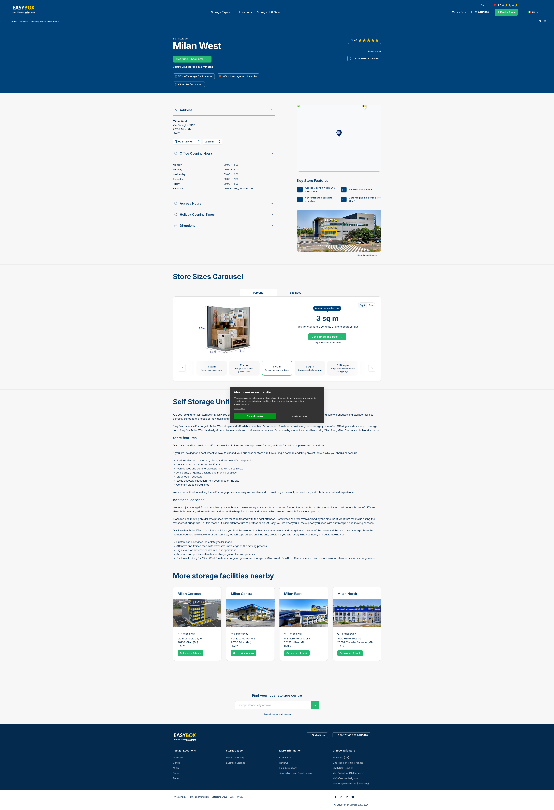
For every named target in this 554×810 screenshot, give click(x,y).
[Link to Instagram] (341, 797)
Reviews (283, 762)
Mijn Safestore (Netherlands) (348, 773)
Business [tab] (295, 292)
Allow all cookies (255, 416)
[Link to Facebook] (335, 797)
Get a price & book (190, 653)
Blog (483, 5)
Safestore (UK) (341, 757)
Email (211, 141)
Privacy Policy (179, 797)
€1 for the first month (190, 84)
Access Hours (190, 203)
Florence (178, 757)
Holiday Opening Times (197, 214)
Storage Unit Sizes (268, 12)
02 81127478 (185, 141)
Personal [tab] (258, 292)
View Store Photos (367, 255)
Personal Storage (235, 757)
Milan (43, 21)
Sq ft (362, 305)
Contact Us (285, 757)
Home (14, 21)
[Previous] (182, 368)
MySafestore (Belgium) (345, 778)
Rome (176, 773)
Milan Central (242, 594)
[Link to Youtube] (353, 797)
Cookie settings (299, 416)
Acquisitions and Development (295, 773)
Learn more (239, 408)
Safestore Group (220, 797)
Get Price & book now (189, 59)
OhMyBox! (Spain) (343, 767)
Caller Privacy (236, 797)
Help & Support (287, 767)
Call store (366, 58)
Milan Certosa (189, 594)
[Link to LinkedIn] (347, 797)
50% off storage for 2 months (195, 76)
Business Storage (235, 762)
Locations (245, 12)
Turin (176, 778)
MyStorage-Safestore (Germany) (351, 783)
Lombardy (35, 21)
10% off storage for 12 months (239, 76)
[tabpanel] (277, 338)
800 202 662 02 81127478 (353, 735)
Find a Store (318, 735)
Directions (187, 225)
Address (186, 110)
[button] (339, 133)
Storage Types (220, 12)
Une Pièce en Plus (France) (348, 762)
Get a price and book (325, 336)
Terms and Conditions (199, 797)
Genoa (176, 762)
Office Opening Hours (196, 153)
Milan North (347, 594)
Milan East (293, 594)
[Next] (371, 368)
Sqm (370, 305)
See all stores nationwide (277, 714)
